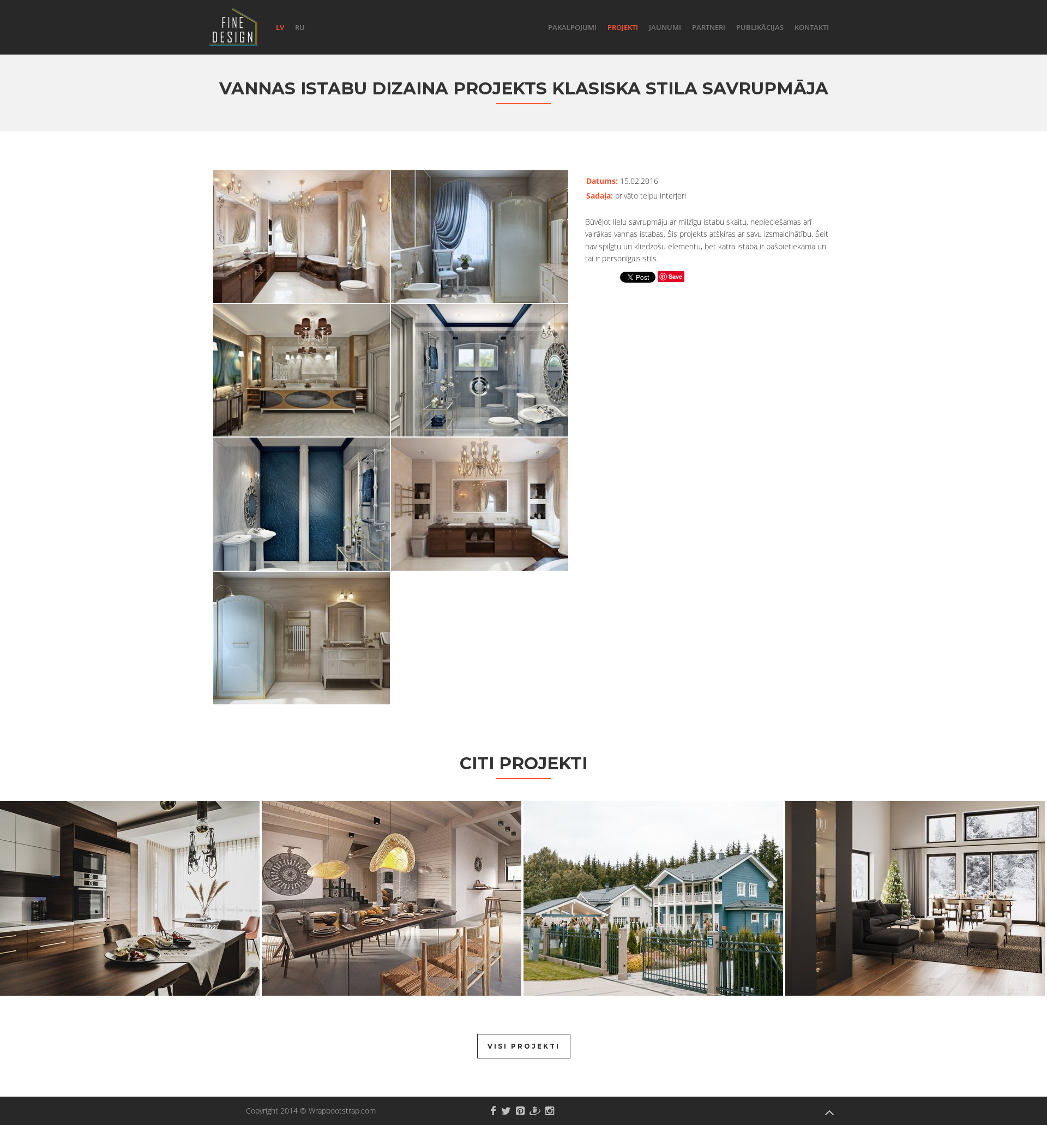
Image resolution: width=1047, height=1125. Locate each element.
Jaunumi (665, 27)
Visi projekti (524, 1046)
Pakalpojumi (572, 27)
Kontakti (812, 27)
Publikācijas (760, 27)
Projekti (622, 27)
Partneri (708, 27)
